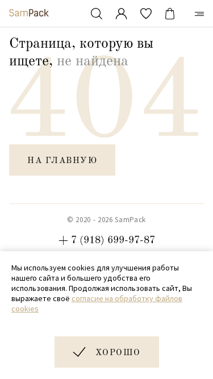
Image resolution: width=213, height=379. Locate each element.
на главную (62, 161)
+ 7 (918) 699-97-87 (107, 240)
